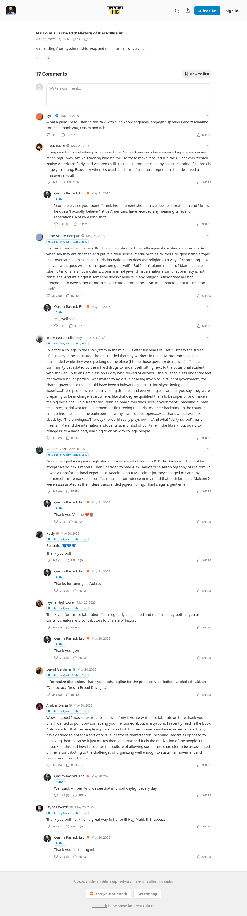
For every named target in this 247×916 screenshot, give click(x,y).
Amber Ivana (57, 705)
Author (60, 199)
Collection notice (160, 881)
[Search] (177, 10)
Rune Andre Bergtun (63, 235)
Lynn (50, 115)
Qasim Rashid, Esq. (70, 193)
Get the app (147, 893)
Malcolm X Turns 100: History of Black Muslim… (81, 33)
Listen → (43, 57)
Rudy (50, 533)
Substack (99, 905)
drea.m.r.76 (55, 145)
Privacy (125, 881)
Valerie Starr (56, 448)
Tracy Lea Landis (60, 337)
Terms (139, 881)
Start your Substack (110, 893)
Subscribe (207, 10)
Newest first (199, 74)
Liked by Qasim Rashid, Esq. (69, 241)
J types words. (57, 807)
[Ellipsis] (209, 115)
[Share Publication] (187, 10)
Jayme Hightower (60, 602)
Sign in (232, 10)
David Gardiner (59, 669)
